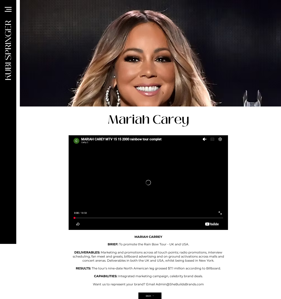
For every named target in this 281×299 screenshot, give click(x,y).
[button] (8, 9)
